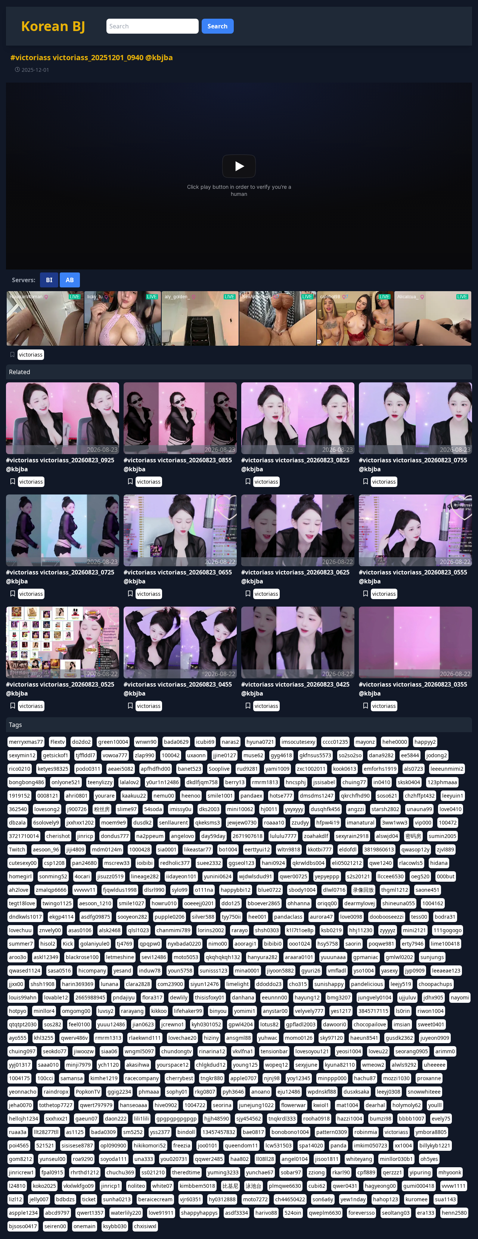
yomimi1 (244, 1010)
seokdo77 (54, 1051)
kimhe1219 (104, 1078)
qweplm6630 (325, 1212)
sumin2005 (442, 835)
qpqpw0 (150, 943)
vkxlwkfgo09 (78, 1185)
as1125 (75, 1131)
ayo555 (18, 1037)
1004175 (19, 1078)
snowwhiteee (424, 1091)
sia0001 (167, 849)
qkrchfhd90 (355, 795)
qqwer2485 (209, 1158)
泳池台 (253, 1185)
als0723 (413, 768)
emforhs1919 (380, 768)
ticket (89, 1199)
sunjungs (432, 957)
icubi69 (205, 741)
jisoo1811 (327, 1158)
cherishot (58, 835)
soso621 (387, 795)
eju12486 (288, 1091)
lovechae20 (182, 1037)
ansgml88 (238, 1037)
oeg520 (420, 876)
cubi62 (316, 1185)
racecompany (142, 1078)
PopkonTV (88, 1091)
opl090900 (113, 1145)
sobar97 (291, 1172)
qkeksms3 (207, 822)
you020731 (174, 1158)
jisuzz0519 (110, 876)
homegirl (20, 876)
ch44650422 (290, 1199)
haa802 (239, 1158)
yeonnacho (22, 1091)
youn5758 (180, 970)
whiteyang (359, 1158)
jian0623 (143, 1024)
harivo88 (266, 1212)
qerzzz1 (392, 1172)
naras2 (230, 741)
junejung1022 (256, 1105)
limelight (237, 983)
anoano (260, 1091)
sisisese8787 (77, 1145)
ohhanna (299, 903)
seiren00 (55, 1226)
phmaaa (149, 1091)
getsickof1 (55, 755)
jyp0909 (415, 970)
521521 (45, 1145)
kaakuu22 (134, 795)
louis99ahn (23, 997)
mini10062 (240, 809)
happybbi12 (236, 889)
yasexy (389, 970)
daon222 (116, 1118)
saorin (353, 943)
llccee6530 (391, 876)
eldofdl (348, 849)
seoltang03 (396, 1212)
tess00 (419, 916)
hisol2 (47, 943)
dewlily (178, 997)
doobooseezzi (387, 916)
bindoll (186, 1131)
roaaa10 (274, 822)
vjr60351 (190, 1199)
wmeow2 (373, 1064)
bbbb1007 (411, 1118)
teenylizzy (100, 782)
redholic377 (175, 862)
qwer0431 (345, 1185)
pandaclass (288, 916)
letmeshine (120, 957)
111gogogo (448, 930)
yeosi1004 (348, 1051)
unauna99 (419, 809)
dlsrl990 (154, 889)
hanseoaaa (133, 1105)
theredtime (186, 1172)
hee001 (257, 916)
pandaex (251, 795)
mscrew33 (117, 862)
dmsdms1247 (316, 795)
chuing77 (354, 782)
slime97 (127, 809)
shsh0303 (267, 930)
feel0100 (79, 1024)
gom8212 (20, 1158)
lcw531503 (279, 1145)
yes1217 (341, 1010)
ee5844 (410, 755)
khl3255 (43, 1037)
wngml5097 (139, 1051)
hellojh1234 (23, 1118)
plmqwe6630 (285, 1185)
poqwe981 (381, 943)
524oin (293, 1212)
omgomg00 (76, 1010)
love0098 (351, 916)
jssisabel (324, 782)
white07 (162, 1185)
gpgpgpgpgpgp (176, 1118)
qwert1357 (90, 1212)
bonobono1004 (290, 1131)
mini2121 (414, 930)
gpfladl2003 (301, 1024)
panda (338, 1145)
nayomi (460, 997)
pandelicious (367, 983)
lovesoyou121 (312, 1051)
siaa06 (109, 1051)
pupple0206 (169, 916)
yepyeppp (327, 876)
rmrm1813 (265, 782)
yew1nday (353, 1199)
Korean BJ (53, 26)
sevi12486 (154, 957)
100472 (448, 822)
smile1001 (220, 795)
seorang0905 (411, 1051)
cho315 (298, 983)
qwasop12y (415, 849)
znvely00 (50, 930)
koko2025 (44, 1185)
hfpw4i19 (327, 822)
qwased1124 (24, 970)
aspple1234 (23, 1212)
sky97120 (331, 1037)
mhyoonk (449, 1172)
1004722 (194, 1105)
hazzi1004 (349, 1118)
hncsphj (296, 782)
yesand (122, 970)
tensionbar (274, 1051)
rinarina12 (212, 1051)
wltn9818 (288, 849)
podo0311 (88, 768)
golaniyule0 (94, 943)
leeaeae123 (446, 970)
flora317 (152, 997)
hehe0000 (394, 741)
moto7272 (255, 1199)
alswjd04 (387, 835)
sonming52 (53, 876)
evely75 (441, 1118)
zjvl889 (445, 849)
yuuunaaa (333, 957)
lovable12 (56, 997)
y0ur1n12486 (162, 782)
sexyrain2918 (352, 835)
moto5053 (186, 957)
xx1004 (403, 1145)
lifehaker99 (188, 1010)
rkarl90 (341, 1172)
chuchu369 (120, 1172)
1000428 (139, 849)
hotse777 (281, 795)
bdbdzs (65, 1199)
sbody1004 (302, 889)
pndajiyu (124, 997)
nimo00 (217, 943)
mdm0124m (107, 849)
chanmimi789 (173, 930)
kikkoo (159, 1010)
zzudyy (300, 822)
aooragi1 (246, 943)
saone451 (428, 889)
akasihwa (137, 1064)
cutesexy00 (23, 862)
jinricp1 (110, 1185)
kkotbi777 (320, 849)
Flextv (57, 741)
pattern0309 (331, 1131)
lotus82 (269, 1024)
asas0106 (79, 930)
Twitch (17, 849)
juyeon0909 (434, 1037)
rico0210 (19, 768)
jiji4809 (75, 849)
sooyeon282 (132, 916)
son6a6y (323, 1199)
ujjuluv (407, 997)
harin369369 (77, 983)
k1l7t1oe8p (300, 930)
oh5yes (429, 1158)
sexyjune (306, 1064)
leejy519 (401, 983)
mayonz (365, 741)
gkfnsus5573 (315, 755)
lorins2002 (211, 930)
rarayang (132, 1010)
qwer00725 (293, 876)
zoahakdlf (316, 835)
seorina (222, 1105)
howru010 (164, 903)
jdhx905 (433, 997)
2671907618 (248, 835)
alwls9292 (404, 1064)
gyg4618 (281, 755)
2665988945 (90, 997)
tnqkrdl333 (282, 1118)
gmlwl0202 (399, 957)
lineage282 (145, 876)
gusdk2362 (399, 1037)
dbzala (17, 822)
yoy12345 (298, 1078)
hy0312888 (222, 1199)
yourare (105, 795)
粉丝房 (102, 809)
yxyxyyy (294, 809)
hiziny (211, 1037)
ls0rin (403, 1010)
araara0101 (299, 957)
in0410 (381, 782)
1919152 (19, 795)
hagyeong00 (380, 1185)
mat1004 (347, 1105)
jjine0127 (224, 755)
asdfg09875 (95, 916)
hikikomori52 (150, 1145)
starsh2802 (385, 809)
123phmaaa (442, 782)
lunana (109, 983)
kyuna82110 (340, 1064)
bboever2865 (264, 903)
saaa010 (48, 1064)
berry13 (235, 782)
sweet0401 (431, 1024)
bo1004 (228, 849)
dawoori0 (334, 1024)
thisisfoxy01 (209, 997)
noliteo (136, 1185)
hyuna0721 (260, 741)
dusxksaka (356, 1091)
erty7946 (412, 943)
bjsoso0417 (23, 1226)
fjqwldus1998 (120, 889)
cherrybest (179, 1078)
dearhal (375, 1105)
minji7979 (78, 1064)
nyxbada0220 (184, 943)
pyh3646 (233, 1091)
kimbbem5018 (197, 1185)
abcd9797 (57, 1212)
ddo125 (230, 903)
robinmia (365, 1131)
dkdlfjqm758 (202, 782)
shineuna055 (398, 903)
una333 (143, 1158)
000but (445, 876)
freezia (181, 1145)
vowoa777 (115, 755)
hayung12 (307, 997)
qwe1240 (380, 862)
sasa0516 (59, 970)
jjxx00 (16, 983)
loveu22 (378, 1051)
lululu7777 (283, 835)
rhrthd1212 (85, 1172)
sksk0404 (409, 782)
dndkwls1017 (25, 916)
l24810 (17, 1185)
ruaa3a (18, 1131)
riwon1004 (431, 1010)
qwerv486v (74, 1037)
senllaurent (173, 822)
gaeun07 (86, 1118)
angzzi (356, 809)
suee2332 (209, 862)
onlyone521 (66, 782)
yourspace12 (173, 1064)
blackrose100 (82, 957)
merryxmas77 (26, 741)
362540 (18, 809)
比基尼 (230, 1185)
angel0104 (295, 1158)
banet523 (189, 768)
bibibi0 (273, 943)
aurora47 (321, 916)
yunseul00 (52, 1158)
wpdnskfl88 (322, 1091)
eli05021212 (347, 862)
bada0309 (103, 1131)
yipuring (420, 1172)
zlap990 (144, 755)
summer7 (21, 943)
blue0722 (269, 889)
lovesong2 (47, 809)
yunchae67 (259, 1172)
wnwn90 (146, 741)
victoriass (31, 354)
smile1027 (131, 903)
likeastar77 (197, 849)
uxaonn (196, 755)
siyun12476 (204, 983)
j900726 (77, 809)
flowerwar (293, 1105)
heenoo (190, 795)
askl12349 (46, 957)
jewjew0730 (242, 822)
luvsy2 (106, 1010)
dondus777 (115, 835)
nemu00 (163, 795)
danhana (243, 997)
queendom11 (241, 1145)
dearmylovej (359, 903)
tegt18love (22, 903)
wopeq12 (276, 1064)
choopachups (435, 983)
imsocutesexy (298, 741)
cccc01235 (335, 741)
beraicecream (155, 1199)
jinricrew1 (21, 1172)
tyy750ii (231, 916)
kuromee (417, 1199)
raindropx (56, 1091)
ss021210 (153, 1172)
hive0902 (166, 1105)
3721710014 (24, 835)
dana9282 (381, 755)
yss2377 (160, 1131)
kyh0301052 (206, 1024)
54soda (153, 809)
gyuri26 (310, 970)
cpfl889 (366, 1172)
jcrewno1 (172, 1024)
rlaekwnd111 (145, 1037)
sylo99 (179, 889)
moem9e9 (113, 822)
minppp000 (332, 1078)
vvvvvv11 (85, 889)
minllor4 (44, 1010)
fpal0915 (52, 1172)
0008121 (47, 795)
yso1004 (364, 970)
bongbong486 (26, 782)
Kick (68, 943)
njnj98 (272, 1078)
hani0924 (273, 862)
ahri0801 (77, 795)
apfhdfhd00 (155, 768)
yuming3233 (223, 1172)
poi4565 (19, 1145)
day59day (213, 835)
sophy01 (177, 1091)
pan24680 (84, 862)
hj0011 (269, 809)
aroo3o (17, 957)
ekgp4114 (61, 916)
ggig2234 (119, 1091)
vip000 (423, 822)
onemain (85, 1226)
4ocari (82, 876)
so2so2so (350, 755)
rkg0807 (205, 1091)
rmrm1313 (108, 1037)
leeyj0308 (388, 1091)
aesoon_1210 (95, 903)
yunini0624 (218, 876)
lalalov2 (129, 782)
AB (70, 280)
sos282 (52, 1024)
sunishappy (329, 983)
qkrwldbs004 (308, 862)
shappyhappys (199, 1212)
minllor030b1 (396, 1158)
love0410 (451, 809)
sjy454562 (248, 1118)
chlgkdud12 (211, 1064)
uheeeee (435, 1064)
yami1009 (277, 768)
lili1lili (141, 1118)
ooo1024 (299, 943)
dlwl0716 (334, 889)
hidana (439, 862)
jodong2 (436, 755)
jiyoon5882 (280, 970)
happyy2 (425, 741)
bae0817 (253, 1131)
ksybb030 (115, 1226)
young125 (245, 1064)
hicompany (92, 970)
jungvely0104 (374, 997)
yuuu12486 (111, 1024)
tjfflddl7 (85, 755)
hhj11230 (360, 930)
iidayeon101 (181, 876)
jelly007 (39, 1199)
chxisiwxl (145, 1226)
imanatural (361, 822)
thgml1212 (394, 889)
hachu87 (365, 1078)
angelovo (182, 835)
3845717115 (373, 1010)
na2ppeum (150, 835)
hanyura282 (262, 957)
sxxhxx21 (57, 1118)
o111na (204, 889)
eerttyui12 (257, 849)
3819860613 (379, 849)
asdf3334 (236, 1212)
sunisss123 (213, 970)
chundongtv (176, 1051)
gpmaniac (365, 957)
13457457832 (218, 1131)
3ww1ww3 (394, 822)
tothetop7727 (55, 1105)
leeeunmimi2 (447, 768)
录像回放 (363, 889)
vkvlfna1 (243, 1051)
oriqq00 (327, 903)
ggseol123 (241, 862)
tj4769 (124, 943)
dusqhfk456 (325, 809)
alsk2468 (110, 930)
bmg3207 (339, 997)
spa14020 (311, 1145)
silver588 (203, 916)
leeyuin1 (452, 795)
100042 (171, 755)
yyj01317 (20, 1064)
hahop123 (385, 1199)
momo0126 (299, 1037)
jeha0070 (20, 1105)
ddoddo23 (269, 983)
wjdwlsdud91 (255, 876)
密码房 (413, 835)
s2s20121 (358, 876)
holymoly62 (406, 1105)
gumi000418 (418, 1185)
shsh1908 (43, 983)
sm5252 (133, 1131)
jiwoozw (84, 1051)
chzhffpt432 (420, 795)
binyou (218, 1010)
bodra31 (445, 916)
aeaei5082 (120, 768)
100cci (45, 1078)
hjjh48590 (216, 1118)
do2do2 (81, 741)
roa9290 (83, 1158)
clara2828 (138, 983)
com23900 (170, 983)
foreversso (361, 1212)
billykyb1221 (434, 1145)
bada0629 (176, 741)
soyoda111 (113, 1158)
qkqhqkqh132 (223, 957)
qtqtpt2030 (23, 1024)
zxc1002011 (311, 768)
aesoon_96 (46, 849)
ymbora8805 (431, 1131)
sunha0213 (117, 1199)
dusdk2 (142, 822)
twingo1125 (57, 903)
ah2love (18, 889)
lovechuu (20, 930)
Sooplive (219, 768)
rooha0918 (316, 1118)
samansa (71, 1078)
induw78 (150, 970)
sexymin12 (22, 755)
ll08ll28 (265, 1158)
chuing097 (22, 1051)
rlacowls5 (411, 862)
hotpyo (17, 1010)
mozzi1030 (396, 1078)
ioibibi (145, 862)
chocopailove (370, 1024)
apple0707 (243, 1078)
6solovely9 (46, 822)
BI (49, 280)
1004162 (432, 903)
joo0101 (207, 1145)
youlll (435, 1105)
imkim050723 (370, 1145)
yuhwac (267, 1037)
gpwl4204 (241, 1024)
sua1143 (445, 1199)
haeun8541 (364, 1037)
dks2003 (209, 809)
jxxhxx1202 (80, 822)
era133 (425, 1212)
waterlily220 (126, 1212)
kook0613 (344, 768)
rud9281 (247, 768)
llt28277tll (46, 1131)
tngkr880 (212, 1078)
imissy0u (181, 809)
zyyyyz (387, 930)
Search (218, 26)
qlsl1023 (138, 930)
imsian (402, 1024)
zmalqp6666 (51, 889)
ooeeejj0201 (199, 903)
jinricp (85, 835)
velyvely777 (309, 1010)
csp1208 (54, 862)
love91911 (161, 1212)
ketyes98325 (53, 768)
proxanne (429, 1078)
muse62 (253, 755)
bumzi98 (380, 1118)
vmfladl (337, 970)
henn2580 (454, 1212)
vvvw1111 (454, 1185)
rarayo (240, 930)
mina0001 (247, 970)
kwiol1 (321, 1105)
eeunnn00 (274, 997)
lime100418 (445, 943)
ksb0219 (331, 930)
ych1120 (108, 1064)
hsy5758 (327, 943)
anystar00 (275, 1010)
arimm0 (445, 1051)
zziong (316, 1172)
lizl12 (15, 1199)
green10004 (113, 741)
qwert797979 (96, 1105)
